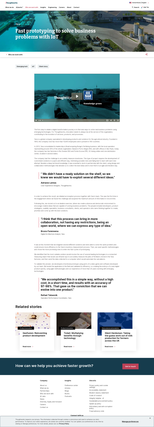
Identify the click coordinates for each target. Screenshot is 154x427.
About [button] (69, 7)
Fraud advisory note (96, 411)
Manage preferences (130, 421)
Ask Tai (146, 7)
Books (67, 394)
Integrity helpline (95, 398)
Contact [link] (76, 7)
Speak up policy (95, 404)
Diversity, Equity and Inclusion (51, 402)
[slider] (73, 120)
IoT (33, 66)
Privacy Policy (64, 424)
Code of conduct (95, 395)
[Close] (150, 418)
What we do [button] (9, 7)
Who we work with (47, 394)
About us (43, 385)
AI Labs (43, 396)
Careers (43, 404)
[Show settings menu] (114, 120)
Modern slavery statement (99, 393)
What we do (44, 388)
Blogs (67, 391)
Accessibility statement (97, 390)
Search (136, 7)
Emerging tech (22, 66)
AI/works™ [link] (19, 7)
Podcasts (68, 396)
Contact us (44, 407)
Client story (43, 66)
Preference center (71, 385)
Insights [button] (43, 7)
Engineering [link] (52, 7)
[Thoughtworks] (11, 2)
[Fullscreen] (118, 120)
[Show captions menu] (107, 120)
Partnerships (44, 391)
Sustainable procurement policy (101, 401)
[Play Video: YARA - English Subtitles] (77, 96)
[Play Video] (36, 120)
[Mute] (111, 120)
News (42, 399)
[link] (130, 366)
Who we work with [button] (31, 7)
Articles (67, 388)
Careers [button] (62, 7)
